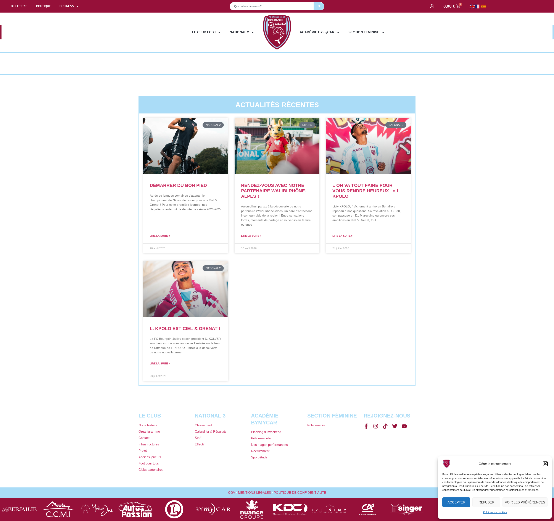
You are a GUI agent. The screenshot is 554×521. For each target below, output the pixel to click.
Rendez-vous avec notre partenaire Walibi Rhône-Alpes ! (273, 191)
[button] (545, 464)
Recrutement (260, 451)
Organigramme (149, 431)
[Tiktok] (385, 426)
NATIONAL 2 (239, 32)
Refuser (486, 502)
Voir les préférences (525, 502)
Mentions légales (254, 492)
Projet (142, 450)
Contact (144, 438)
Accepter (456, 502)
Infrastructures (148, 444)
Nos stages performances (269, 445)
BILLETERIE (19, 6)
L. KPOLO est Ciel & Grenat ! (185, 328)
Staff (198, 438)
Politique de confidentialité (300, 492)
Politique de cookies (495, 512)
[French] (478, 6)
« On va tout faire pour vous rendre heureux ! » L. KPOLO (366, 191)
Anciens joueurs (149, 457)
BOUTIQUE (43, 6)
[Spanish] (483, 6)
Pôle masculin (261, 438)
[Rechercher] (319, 6)
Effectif (200, 444)
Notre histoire (147, 425)
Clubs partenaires (150, 469)
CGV (231, 492)
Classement (203, 425)
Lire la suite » (160, 235)
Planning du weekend (266, 432)
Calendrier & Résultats (211, 431)
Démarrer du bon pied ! (180, 185)
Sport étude (259, 457)
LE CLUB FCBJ (204, 32)
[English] (472, 6)
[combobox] (272, 6)
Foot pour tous (148, 463)
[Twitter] (394, 426)
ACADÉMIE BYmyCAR (317, 32)
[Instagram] (375, 426)
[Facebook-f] (366, 426)
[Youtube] (404, 426)
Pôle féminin (316, 425)
